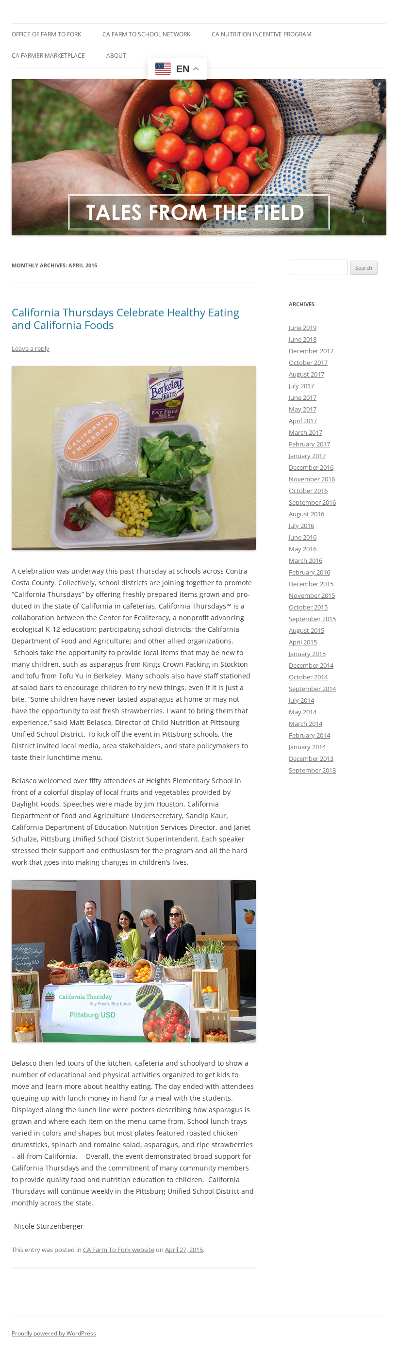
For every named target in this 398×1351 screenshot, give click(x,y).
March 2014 (305, 723)
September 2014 (312, 688)
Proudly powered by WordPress (54, 1333)
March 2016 (305, 560)
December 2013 (311, 758)
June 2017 (302, 397)
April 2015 (303, 642)
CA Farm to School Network (146, 34)
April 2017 (303, 420)
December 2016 (311, 467)
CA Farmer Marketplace (48, 55)
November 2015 (312, 595)
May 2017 (302, 409)
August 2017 (306, 374)
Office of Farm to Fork (46, 34)
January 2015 (307, 653)
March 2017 (305, 432)
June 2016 (302, 537)
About (116, 55)
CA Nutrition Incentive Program (262, 34)
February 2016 (309, 572)
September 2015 (312, 618)
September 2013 (312, 770)
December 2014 (311, 665)
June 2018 (302, 339)
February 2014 (309, 735)
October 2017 (308, 362)
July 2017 (301, 385)
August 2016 (306, 514)
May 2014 (302, 712)
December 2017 (311, 350)
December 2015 (311, 583)
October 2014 (308, 677)
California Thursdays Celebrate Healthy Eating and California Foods (125, 318)
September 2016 (312, 502)
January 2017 (307, 455)
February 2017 (309, 444)
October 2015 (308, 607)
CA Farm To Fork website (118, 1249)
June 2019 (302, 327)
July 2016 (301, 525)
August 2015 (306, 630)
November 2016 (312, 479)
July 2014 (301, 700)
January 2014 (307, 746)
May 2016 (302, 548)
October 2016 (308, 490)
